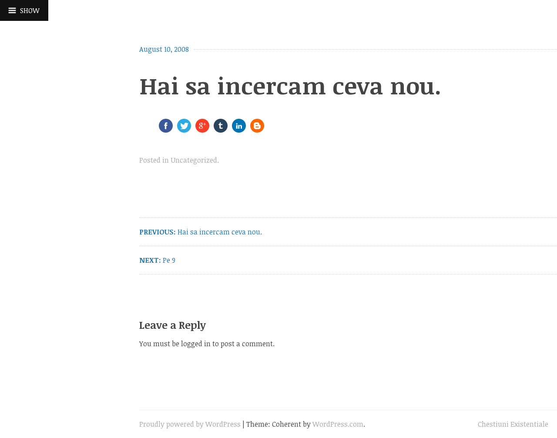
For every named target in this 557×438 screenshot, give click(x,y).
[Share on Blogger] (257, 129)
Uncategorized (194, 160)
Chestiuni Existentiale (513, 424)
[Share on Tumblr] (221, 129)
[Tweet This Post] (184, 129)
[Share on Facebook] (166, 129)
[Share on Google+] (202, 129)
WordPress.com (337, 424)
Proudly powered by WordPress (190, 424)
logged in (196, 343)
